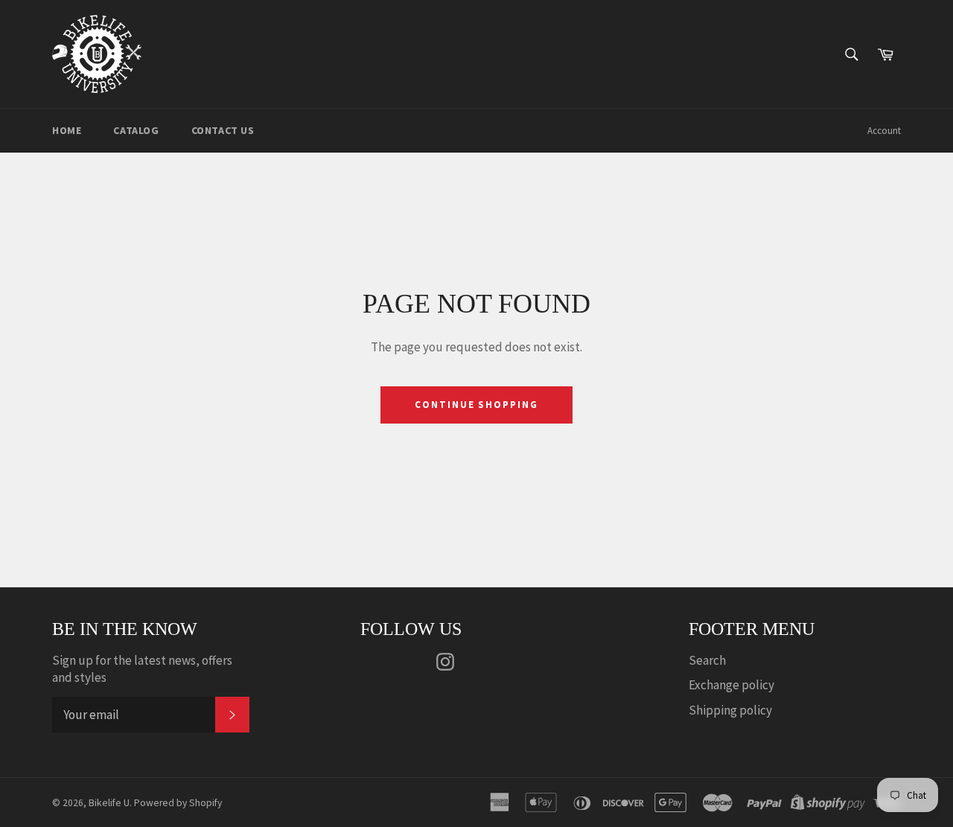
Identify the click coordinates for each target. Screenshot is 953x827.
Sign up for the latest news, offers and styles (142, 669)
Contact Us (223, 130)
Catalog (136, 130)
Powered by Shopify (178, 802)
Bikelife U (109, 802)
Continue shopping (476, 404)
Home (66, 130)
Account (884, 130)
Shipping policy (730, 710)
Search (707, 660)
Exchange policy (731, 685)
